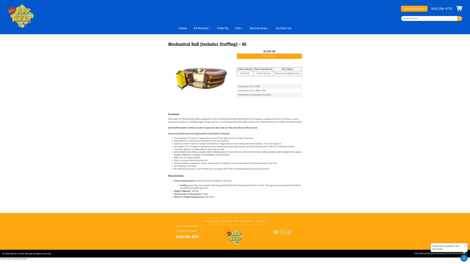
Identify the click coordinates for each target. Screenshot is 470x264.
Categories (226, 221)
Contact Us (283, 28)
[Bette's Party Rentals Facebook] (276, 232)
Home (183, 28)
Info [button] (238, 28)
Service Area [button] (259, 28)
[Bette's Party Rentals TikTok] (289, 232)
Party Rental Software (424, 253)
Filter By (223, 28)
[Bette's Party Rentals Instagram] (282, 232)
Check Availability (414, 8)
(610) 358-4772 (187, 237)
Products (215, 221)
